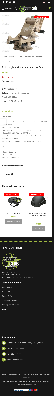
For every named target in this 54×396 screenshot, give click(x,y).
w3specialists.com (30, 384)
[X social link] (7, 2)
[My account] (15, 8)
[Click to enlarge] (6, 48)
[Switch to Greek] (48, 2)
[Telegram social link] (21, 101)
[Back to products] (6, 61)
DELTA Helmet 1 (13, 213)
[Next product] (9, 61)
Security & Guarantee (10, 305)
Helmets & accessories (33, 56)
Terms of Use (7, 287)
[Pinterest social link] (15, 101)
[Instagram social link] (10, 2)
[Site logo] (28, 9)
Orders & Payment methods (13, 296)
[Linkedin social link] (18, 101)
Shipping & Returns (9, 300)
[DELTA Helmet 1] (14, 201)
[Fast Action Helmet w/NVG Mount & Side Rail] (38, 201)
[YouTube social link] (14, 2)
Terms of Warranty (9, 292)
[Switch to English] (44, 2)
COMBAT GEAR (15, 56)
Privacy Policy (39, 374)
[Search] (43, 8)
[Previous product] (3, 61)
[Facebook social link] (3, 2)
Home (4, 56)
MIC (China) (12, 97)
